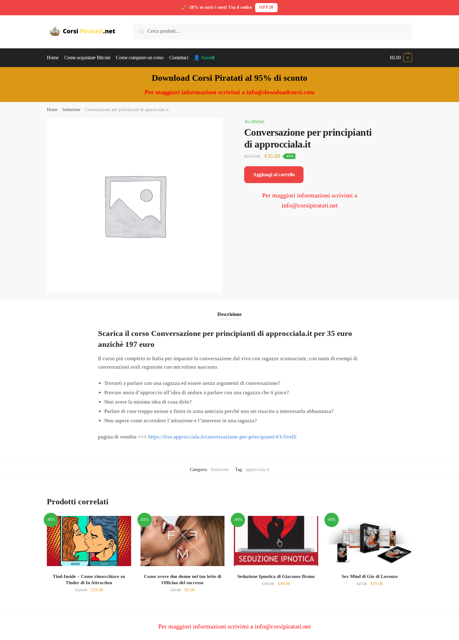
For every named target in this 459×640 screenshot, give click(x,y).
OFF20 (266, 7)
